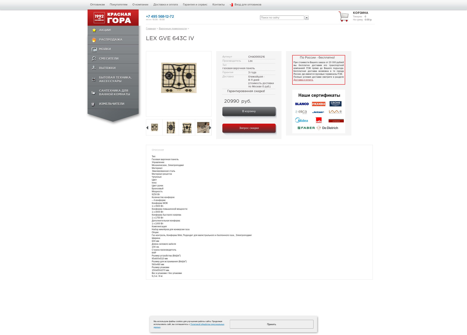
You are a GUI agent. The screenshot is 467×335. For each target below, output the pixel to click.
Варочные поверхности (173, 28)
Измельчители (111, 104)
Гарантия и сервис (195, 4)
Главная (151, 28)
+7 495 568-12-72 (160, 16)
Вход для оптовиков (248, 4)
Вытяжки (107, 68)
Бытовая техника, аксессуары (115, 79)
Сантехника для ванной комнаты (114, 93)
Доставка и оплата (165, 4)
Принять (271, 324)
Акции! (105, 30)
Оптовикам (97, 4)
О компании (140, 4)
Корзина (360, 13)
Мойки (105, 49)
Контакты (219, 4)
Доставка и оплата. (303, 80)
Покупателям (118, 4)
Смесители (108, 58)
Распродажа (110, 39)
